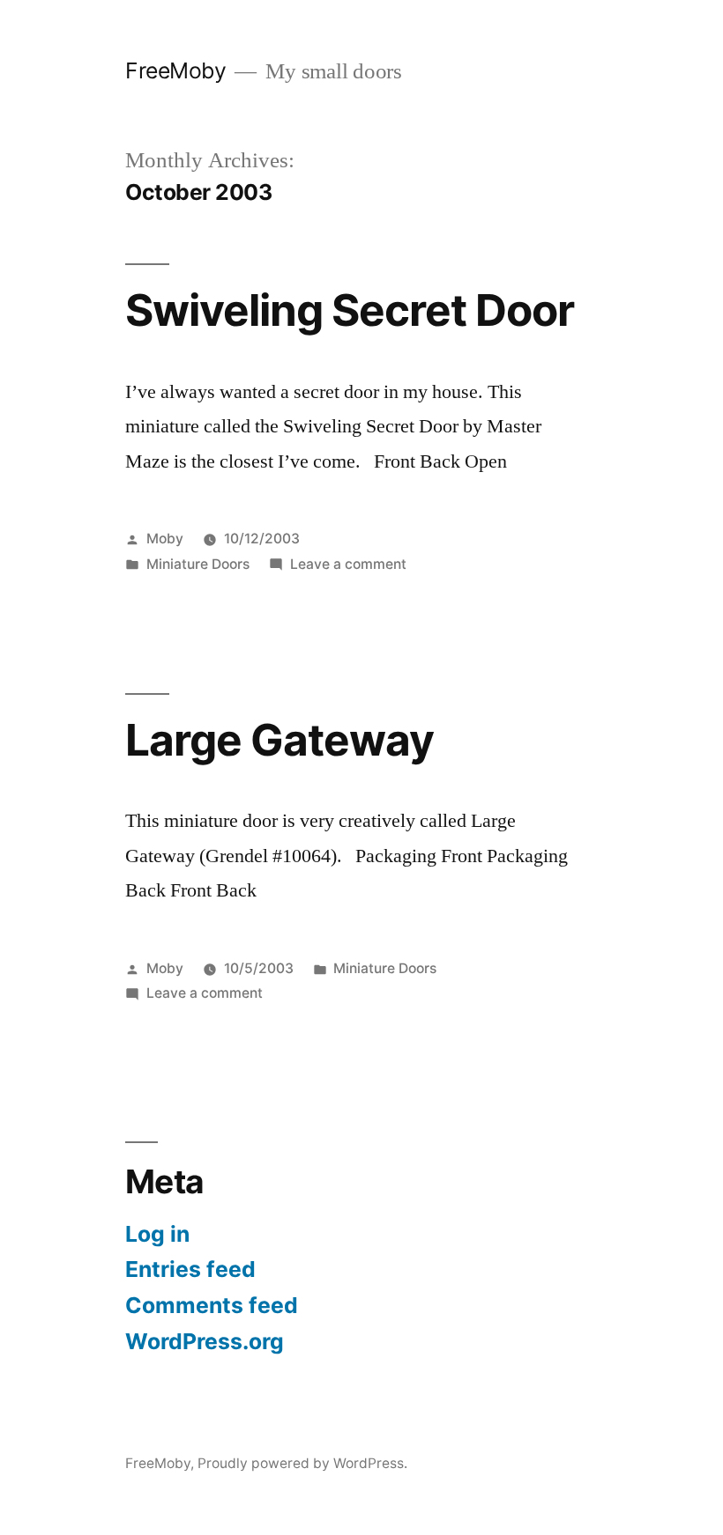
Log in (157, 1234)
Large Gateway (279, 739)
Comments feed (211, 1305)
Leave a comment (348, 564)
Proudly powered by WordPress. (302, 1463)
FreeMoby (175, 70)
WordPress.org (204, 1341)
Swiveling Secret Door (349, 310)
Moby (164, 538)
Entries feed (190, 1269)
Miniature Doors (198, 564)
